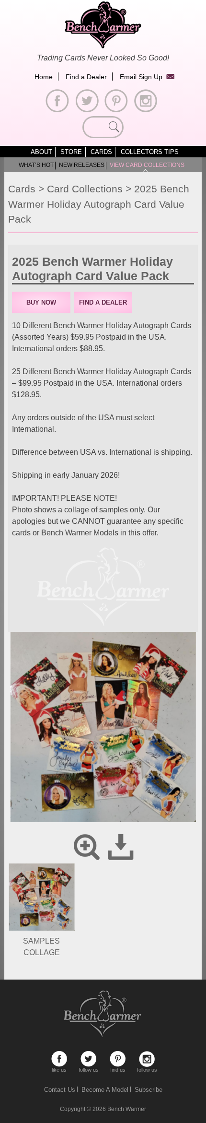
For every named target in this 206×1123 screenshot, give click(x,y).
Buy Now (41, 302)
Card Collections (85, 188)
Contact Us (59, 1089)
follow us (88, 1059)
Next (181, 749)
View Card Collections (147, 165)
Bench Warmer (126, 1109)
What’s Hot (36, 165)
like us (59, 1059)
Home (43, 77)
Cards (101, 151)
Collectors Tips (150, 151)
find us (117, 1059)
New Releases (81, 165)
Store (71, 151)
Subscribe (148, 1089)
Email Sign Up (141, 77)
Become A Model (104, 1089)
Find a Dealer (86, 77)
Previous (24, 749)
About (41, 151)
